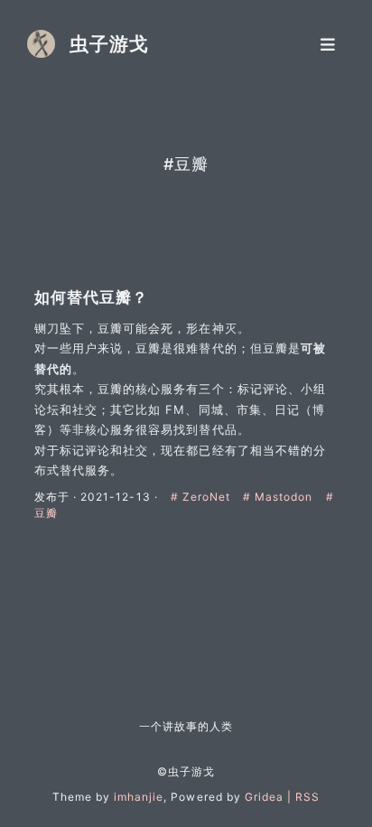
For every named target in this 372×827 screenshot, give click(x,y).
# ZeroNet (202, 496)
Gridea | (270, 797)
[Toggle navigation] (328, 44)
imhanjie (138, 797)
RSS (307, 797)
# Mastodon (279, 496)
